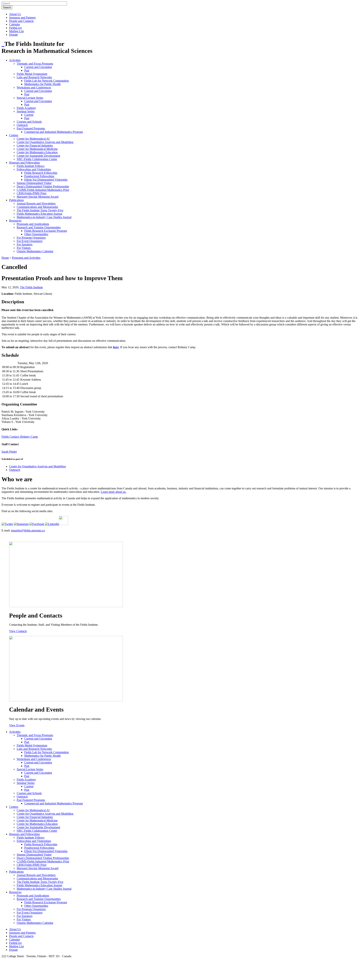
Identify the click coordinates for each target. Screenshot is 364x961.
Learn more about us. (113, 491)
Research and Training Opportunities (39, 227)
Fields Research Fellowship (40, 172)
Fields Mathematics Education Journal (39, 213)
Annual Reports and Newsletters (36, 203)
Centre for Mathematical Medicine (37, 148)
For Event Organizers (29, 241)
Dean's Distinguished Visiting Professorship (43, 186)
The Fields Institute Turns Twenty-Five (40, 210)
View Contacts (18, 631)
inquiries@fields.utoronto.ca (28, 530)
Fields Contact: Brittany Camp (20, 436)
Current (28, 114)
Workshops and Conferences (34, 87)
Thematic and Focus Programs (35, 63)
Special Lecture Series (30, 97)
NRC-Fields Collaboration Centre (37, 159)
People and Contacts (21, 21)
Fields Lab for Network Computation (46, 80)
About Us (15, 14)
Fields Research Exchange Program (45, 230)
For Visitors (24, 247)
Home (5, 257)
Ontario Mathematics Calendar (35, 251)
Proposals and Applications (33, 224)
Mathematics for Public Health (42, 84)
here (116, 347)
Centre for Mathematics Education (37, 152)
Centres (13, 135)
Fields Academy (26, 108)
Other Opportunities (36, 234)
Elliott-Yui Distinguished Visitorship (45, 179)
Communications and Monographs (37, 207)
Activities (14, 60)
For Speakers (24, 244)
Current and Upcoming (38, 67)
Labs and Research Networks (34, 77)
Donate (13, 34)
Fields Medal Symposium (32, 73)
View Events (16, 725)
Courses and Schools (29, 121)
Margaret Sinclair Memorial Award (37, 196)
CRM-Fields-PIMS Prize (31, 193)
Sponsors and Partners (22, 17)
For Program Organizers (31, 237)
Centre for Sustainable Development (38, 155)
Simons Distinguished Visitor (34, 183)
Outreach (22, 125)
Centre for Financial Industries (35, 145)
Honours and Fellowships (24, 162)
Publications (16, 200)
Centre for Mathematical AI (33, 138)
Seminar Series (26, 111)
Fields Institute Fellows (30, 166)
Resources (15, 220)
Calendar (14, 24)
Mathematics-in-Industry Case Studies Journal (44, 217)
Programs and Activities (26, 257)
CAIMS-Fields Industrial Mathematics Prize (43, 189)
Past (26, 70)
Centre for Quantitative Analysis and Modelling (45, 142)
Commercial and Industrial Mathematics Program (53, 131)
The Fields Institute (31, 287)
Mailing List (16, 31)
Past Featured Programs (31, 128)
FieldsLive (15, 27)
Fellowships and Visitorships (34, 169)
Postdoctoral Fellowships (39, 176)
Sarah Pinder (9, 451)
